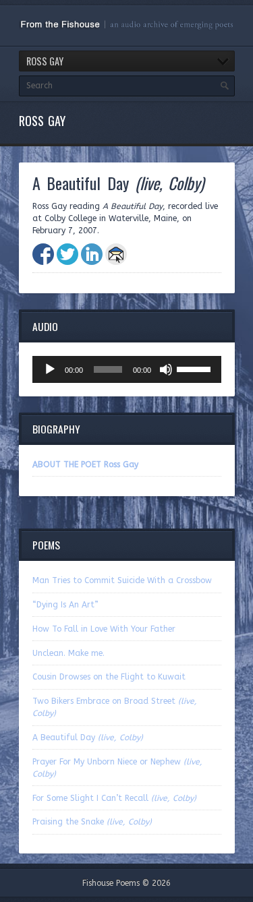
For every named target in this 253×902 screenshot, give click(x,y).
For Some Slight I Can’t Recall (114, 798)
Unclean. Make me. (68, 653)
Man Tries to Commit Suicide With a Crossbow (122, 580)
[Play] (50, 369)
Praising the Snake (92, 821)
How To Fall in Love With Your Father (103, 629)
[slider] (196, 368)
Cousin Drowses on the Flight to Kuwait (109, 677)
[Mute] (166, 369)
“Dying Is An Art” (65, 604)
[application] (126, 369)
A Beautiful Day (87, 737)
